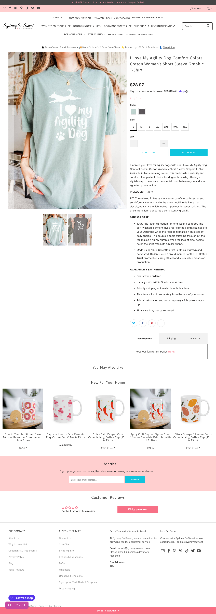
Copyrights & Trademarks (22, 550)
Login (198, 8)
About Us (195, 338)
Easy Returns (145, 338)
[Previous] (11, 130)
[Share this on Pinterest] (152, 323)
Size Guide (169, 47)
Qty (132, 136)
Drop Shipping (67, 588)
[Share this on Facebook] (142, 323)
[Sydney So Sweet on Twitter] (32, 8)
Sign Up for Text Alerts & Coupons (78, 582)
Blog (10, 563)
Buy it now (188, 152)
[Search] (208, 26)
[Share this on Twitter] (133, 323)
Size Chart (65, 544)
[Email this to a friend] (161, 323)
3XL (175, 126)
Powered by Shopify (50, 606)
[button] (108, 610)
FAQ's (62, 563)
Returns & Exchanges (71, 557)
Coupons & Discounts (71, 575)
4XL (185, 126)
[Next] (124, 130)
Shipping (171, 338)
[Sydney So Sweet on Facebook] (10, 8)
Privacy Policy (16, 557)
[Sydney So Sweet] (19, 26)
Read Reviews (16, 569)
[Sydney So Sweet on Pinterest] (21, 8)
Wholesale (64, 569)
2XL (166, 126)
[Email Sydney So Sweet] (4, 8)
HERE (171, 351)
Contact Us (65, 538)
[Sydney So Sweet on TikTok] (27, 8)
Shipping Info (66, 550)
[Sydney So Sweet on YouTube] (38, 8)
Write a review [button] (137, 509)
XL (157, 126)
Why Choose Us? (17, 544)
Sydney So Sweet (122, 538)
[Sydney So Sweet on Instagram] (15, 8)
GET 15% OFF (17, 605)
